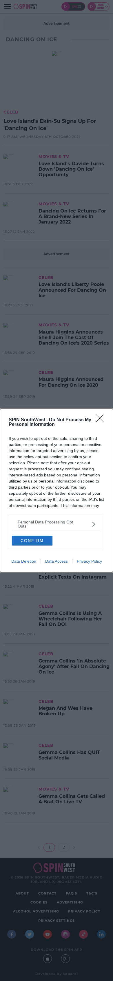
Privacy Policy (89, 561)
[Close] (101, 420)
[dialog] (56, 490)
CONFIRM (32, 540)
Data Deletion (23, 561)
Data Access (56, 561)
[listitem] (56, 524)
